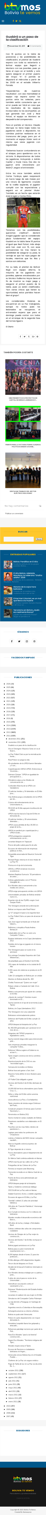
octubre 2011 (13, 1370)
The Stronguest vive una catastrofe (21, 1012)
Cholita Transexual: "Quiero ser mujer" (23, 982)
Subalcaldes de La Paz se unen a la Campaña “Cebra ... (22, 934)
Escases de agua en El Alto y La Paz (22, 1197)
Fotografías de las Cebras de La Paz (22, 1165)
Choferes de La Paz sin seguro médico (23, 1360)
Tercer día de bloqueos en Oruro (20, 1263)
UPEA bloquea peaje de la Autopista (22, 1183)
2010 (8, 1406)
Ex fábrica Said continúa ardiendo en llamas (25, 1158)
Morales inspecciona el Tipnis (19, 1346)
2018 (8, 712)
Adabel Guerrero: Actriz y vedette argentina (24, 1194)
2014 (8, 725)
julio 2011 (12, 1381)
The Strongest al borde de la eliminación (23, 906)
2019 (8, 708)
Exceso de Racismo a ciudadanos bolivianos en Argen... (21, 1350)
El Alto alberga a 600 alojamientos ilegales (24, 1260)
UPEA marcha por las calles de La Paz (23, 1162)
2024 (8, 691)
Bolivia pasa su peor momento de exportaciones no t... (21, 1250)
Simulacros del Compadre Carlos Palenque (25, 1298)
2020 (8, 705)
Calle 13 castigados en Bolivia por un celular (25, 976)
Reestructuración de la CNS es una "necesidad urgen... (22, 1062)
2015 (8, 722)
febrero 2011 (13, 1398)
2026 (8, 684)
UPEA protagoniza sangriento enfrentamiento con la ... (19, 837)
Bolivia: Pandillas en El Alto (25, 561)
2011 (8, 736)
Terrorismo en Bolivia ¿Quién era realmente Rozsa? (26, 611)
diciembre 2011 (14, 739)
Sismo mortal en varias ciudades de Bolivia (24, 1118)
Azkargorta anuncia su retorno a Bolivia (23, 1311)
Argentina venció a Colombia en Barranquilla (25, 1307)
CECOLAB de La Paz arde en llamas (22, 1190)
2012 (8, 732)
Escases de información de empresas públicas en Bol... (23, 850)
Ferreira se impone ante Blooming (21, 1169)
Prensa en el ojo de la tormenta (20, 865)
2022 (8, 698)
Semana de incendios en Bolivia (20, 1067)
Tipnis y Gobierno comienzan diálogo (22, 1187)
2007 (8, 1416)
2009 (8, 1409)
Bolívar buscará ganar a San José (21, 1070)
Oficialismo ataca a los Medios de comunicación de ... (21, 781)
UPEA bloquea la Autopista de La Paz (22, 1024)
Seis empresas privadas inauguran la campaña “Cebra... (22, 1046)
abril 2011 (12, 1391)
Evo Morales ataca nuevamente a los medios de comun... (22, 887)
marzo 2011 (13, 1395)
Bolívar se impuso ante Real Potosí (21, 909)
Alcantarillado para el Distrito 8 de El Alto (23, 961)
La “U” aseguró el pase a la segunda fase (24, 913)
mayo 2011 (12, 1388)
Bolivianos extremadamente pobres (22, 1015)
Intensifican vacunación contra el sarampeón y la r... (20, 1285)
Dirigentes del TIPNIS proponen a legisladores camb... (21, 1034)
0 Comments (35, 46)
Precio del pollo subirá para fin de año (22, 845)
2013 (8, 729)
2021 (8, 701)
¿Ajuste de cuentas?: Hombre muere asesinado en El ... (22, 998)
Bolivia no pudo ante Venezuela (20, 1314)
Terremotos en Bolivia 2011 (18, 1114)
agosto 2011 (13, 1377)
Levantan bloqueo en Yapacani (20, 842)
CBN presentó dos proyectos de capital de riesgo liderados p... (23, 399)
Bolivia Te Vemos (30, 1510)
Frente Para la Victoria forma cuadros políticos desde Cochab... (23, 446)
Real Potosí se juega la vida (19, 760)
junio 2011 (12, 1384)
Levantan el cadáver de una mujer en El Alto (25, 1295)
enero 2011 (12, 1402)
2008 (8, 1413)
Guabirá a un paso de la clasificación (22, 745)
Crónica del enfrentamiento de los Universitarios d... (21, 803)
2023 (8, 694)
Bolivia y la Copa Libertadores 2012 (21, 1008)
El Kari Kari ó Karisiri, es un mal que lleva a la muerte (27, 599)
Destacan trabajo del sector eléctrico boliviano (23, 492)
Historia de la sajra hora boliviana (24, 588)
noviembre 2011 (14, 742)
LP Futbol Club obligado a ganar (20, 1079)
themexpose (27, 1512)
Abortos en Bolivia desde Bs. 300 (21, 979)
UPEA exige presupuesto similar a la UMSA (25, 891)
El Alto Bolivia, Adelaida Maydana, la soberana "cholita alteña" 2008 (27, 575)
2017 (8, 715)
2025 (8, 687)
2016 (8, 718)
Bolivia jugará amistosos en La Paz (21, 1245)
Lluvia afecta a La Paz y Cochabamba (23, 1100)
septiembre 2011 (15, 1374)
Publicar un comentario (14, 513)
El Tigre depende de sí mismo (19, 1149)
